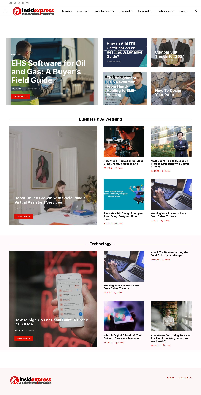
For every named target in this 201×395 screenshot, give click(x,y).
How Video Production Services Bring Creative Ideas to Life (123, 162)
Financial (125, 10)
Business (66, 10)
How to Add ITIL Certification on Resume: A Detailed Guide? (124, 50)
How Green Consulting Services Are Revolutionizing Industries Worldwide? (171, 338)
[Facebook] (10, 3)
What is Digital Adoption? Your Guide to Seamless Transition (123, 337)
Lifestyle (82, 10)
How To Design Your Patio (168, 92)
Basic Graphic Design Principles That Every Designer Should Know (123, 216)
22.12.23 (107, 223)
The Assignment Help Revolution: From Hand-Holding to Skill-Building (122, 86)
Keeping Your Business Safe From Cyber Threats (168, 215)
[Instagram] (19, 3)
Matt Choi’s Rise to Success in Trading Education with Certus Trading (170, 163)
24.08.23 (108, 342)
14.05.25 (18, 208)
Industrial (143, 10)
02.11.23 (154, 220)
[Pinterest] (23, 3)
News (182, 10)
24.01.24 (18, 330)
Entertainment (103, 10)
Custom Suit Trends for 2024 (170, 54)
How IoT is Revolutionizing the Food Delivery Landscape (169, 254)
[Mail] (27, 3)
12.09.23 (155, 259)
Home (170, 377)
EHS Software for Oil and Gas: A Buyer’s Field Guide (48, 72)
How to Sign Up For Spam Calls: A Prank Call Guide (51, 322)
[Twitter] (15, 3)
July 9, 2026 (17, 88)
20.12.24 (108, 168)
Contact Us (185, 377)
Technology (164, 10)
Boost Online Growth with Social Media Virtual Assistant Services (50, 200)
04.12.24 (155, 171)
